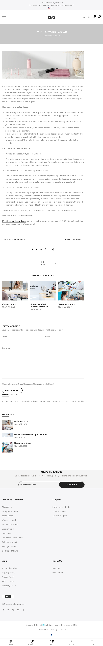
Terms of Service (9, 568)
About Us (56, 568)
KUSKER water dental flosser (14, 221)
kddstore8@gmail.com (54, 3)
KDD (75, 625)
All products (7, 507)
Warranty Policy (9, 586)
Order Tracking (59, 511)
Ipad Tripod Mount (10, 551)
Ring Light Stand (9, 546)
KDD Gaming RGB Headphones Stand (31, 434)
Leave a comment (73, 239)
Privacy (54, 629)
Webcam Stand (21, 421)
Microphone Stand (22, 443)
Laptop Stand (8, 529)
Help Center (58, 572)
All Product (43, 629)
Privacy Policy (8, 577)
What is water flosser (16, 239)
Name (5, 337)
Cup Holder (7, 533)
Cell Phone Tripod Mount (12, 537)
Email (47, 337)
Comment (7, 348)
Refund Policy (8, 581)
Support (63, 629)
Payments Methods (61, 507)
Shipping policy (8, 572)
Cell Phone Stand (9, 542)
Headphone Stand (10, 511)
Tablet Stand (7, 515)
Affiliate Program (60, 515)
